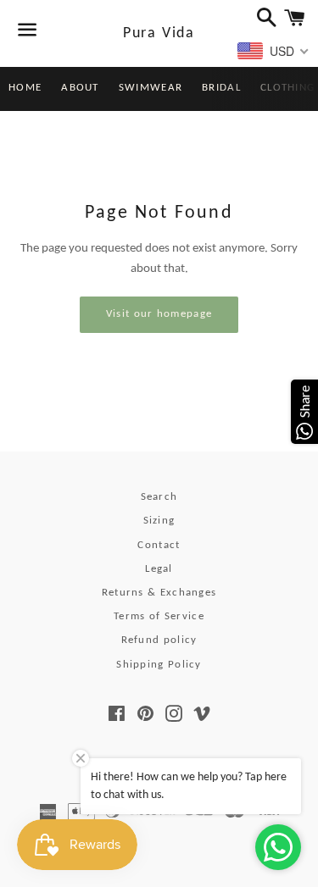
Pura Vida (159, 33)
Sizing (159, 520)
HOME (25, 87)
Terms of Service (159, 616)
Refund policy (159, 640)
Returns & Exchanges (159, 592)
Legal (159, 568)
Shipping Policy (159, 664)
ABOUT (80, 87)
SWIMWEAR (150, 87)
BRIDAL (221, 87)
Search (159, 496)
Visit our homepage (159, 313)
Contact (158, 545)
